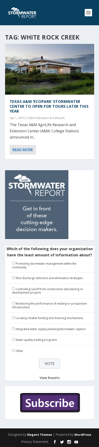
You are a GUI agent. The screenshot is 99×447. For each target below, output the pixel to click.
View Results (50, 378)
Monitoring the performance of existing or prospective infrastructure (49, 305)
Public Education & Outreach (46, 118)
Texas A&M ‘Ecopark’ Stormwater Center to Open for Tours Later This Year (49, 106)
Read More (22, 149)
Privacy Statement (34, 441)
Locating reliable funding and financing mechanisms (49, 318)
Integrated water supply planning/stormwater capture (51, 329)
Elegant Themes (39, 435)
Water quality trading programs (36, 340)
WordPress (82, 435)
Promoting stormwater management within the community (44, 265)
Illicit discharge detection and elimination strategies (49, 278)
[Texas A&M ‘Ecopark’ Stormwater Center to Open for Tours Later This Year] (49, 69)
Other (19, 351)
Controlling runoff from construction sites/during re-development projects (48, 291)
